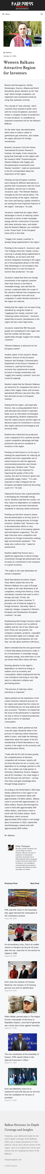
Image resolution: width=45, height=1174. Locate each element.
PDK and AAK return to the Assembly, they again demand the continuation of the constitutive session (21, 913)
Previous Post (11, 883)
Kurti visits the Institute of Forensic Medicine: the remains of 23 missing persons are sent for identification (20, 985)
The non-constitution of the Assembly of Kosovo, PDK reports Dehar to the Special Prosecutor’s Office (22, 1057)
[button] (41, 14)
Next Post (34, 883)
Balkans (9, 52)
